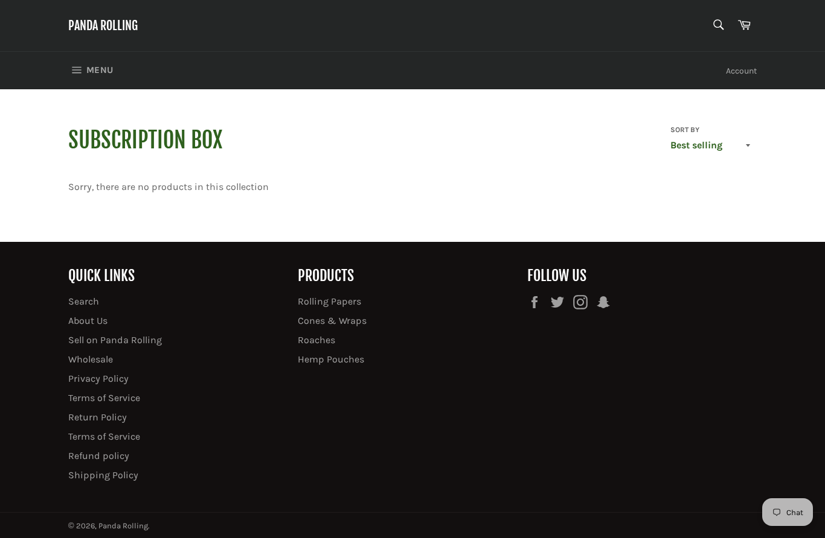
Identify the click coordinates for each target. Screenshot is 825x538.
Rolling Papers (329, 301)
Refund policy (98, 455)
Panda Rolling (103, 25)
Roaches (316, 340)
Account (741, 71)
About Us (88, 320)
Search (83, 301)
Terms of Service (104, 398)
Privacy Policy (98, 378)
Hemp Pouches (331, 359)
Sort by (684, 129)
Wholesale (90, 359)
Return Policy (97, 417)
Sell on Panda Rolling (115, 340)
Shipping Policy (103, 475)
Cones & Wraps (332, 320)
